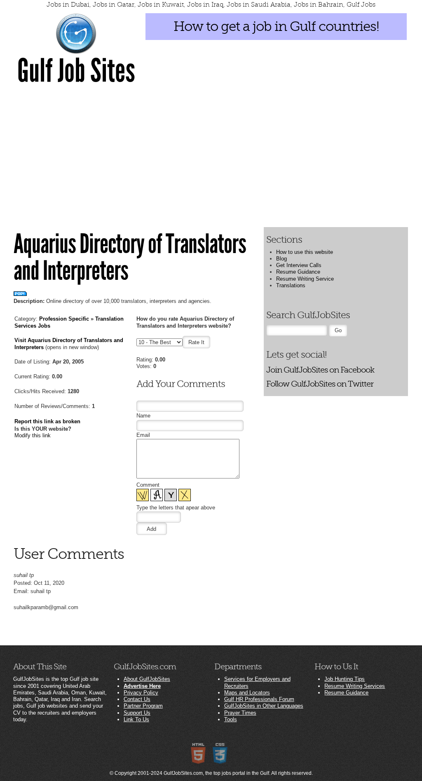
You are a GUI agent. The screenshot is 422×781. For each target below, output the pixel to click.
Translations (290, 285)
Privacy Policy (141, 693)
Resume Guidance (298, 272)
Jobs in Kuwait (161, 4)
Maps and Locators (247, 693)
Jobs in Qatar (113, 4)
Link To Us (136, 719)
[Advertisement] (211, 155)
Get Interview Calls (298, 265)
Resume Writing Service (305, 279)
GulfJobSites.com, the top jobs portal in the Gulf (216, 773)
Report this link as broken (47, 421)
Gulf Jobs (361, 4)
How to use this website (304, 252)
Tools (230, 719)
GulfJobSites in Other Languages (263, 706)
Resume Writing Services (354, 686)
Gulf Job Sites (76, 71)
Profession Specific (64, 319)
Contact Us (137, 699)
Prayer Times (240, 713)
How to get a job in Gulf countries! (276, 26)
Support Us (137, 713)
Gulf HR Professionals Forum (259, 699)
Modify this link (32, 435)
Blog (281, 259)
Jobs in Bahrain (318, 4)
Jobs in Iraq (205, 4)
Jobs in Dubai (68, 4)
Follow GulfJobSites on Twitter (319, 384)
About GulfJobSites (147, 679)
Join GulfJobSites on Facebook (320, 370)
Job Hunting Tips (344, 679)
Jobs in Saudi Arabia (259, 4)
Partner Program (143, 706)
